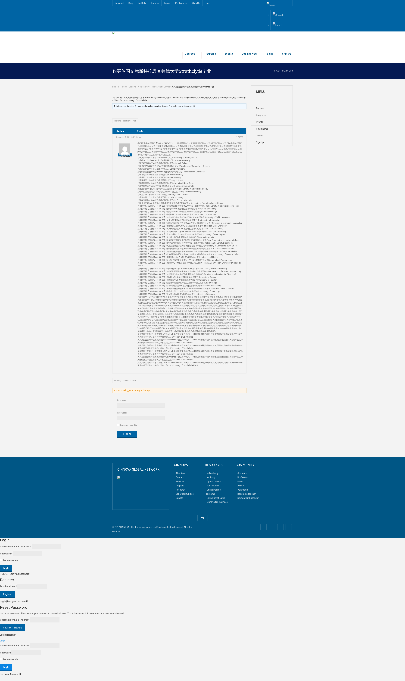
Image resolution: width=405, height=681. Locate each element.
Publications (181, 3)
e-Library (211, 477)
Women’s (142, 87)
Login (207, 3)
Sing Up (196, 3)
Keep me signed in (128, 425)
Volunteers (242, 489)
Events (229, 53)
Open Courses (214, 481)
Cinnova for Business (217, 502)
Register (4, 574)
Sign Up (286, 53)
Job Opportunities (185, 493)
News (240, 481)
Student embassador (248, 498)
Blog (130, 3)
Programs (210, 53)
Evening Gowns (163, 87)
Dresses (151, 87)
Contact (180, 477)
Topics (167, 3)
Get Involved (249, 53)
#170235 (239, 137)
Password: (122, 413)
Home (276, 71)
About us (180, 473)
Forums (155, 3)
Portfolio (142, 3)
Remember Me (10, 659)
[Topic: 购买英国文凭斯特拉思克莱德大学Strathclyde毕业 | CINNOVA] (146, 39)
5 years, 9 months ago (171, 106)
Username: (122, 400)
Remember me (10, 560)
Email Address (8, 586)
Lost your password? (20, 574)
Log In (127, 434)
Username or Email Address (15, 546)
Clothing (132, 87)
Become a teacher (246, 493)
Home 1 (115, 87)
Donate (179, 498)
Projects (180, 485)
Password (6, 553)
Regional (119, 3)
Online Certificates (216, 498)
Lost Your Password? (10, 674)
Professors (243, 477)
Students (242, 473)
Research (180, 489)
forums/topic (287, 71)
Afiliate (241, 485)
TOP (202, 518)
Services (180, 481)
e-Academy (212, 473)
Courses (190, 53)
